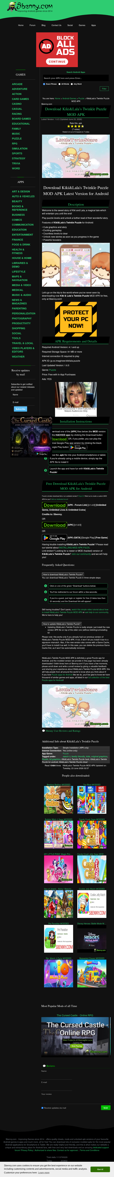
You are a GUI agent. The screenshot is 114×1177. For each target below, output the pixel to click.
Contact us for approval (67, 1150)
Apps (93, 25)
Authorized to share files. (46, 1150)
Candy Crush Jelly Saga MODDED (91, 854)
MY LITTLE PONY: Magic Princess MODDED (58, 854)
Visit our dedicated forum (59, 499)
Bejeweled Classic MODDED (91, 958)
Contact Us (56, 25)
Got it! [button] (100, 1169)
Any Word (77, 84)
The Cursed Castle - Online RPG (75, 1015)
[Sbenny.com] (29, 6)
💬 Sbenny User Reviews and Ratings (61, 730)
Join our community (81, 554)
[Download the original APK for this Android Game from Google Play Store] (54, 537)
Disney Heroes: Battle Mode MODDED (91, 923)
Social (70, 25)
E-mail (44, 1082)
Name (44, 1071)
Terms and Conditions (89, 1150)
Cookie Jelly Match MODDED (92, 888)
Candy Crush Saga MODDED (92, 819)
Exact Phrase (51, 84)
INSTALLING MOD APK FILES (74, 547)
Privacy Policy (27, 1150)
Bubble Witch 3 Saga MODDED (58, 819)
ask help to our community (96, 612)
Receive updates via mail (55, 1107)
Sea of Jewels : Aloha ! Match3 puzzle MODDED (58, 888)
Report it (81, 496)
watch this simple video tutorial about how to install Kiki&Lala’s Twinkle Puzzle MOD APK (75, 611)
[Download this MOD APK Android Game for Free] (54, 504)
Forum (32, 25)
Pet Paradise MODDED (58, 923)
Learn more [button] (43, 1172)
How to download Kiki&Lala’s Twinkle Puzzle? (63, 574)
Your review (46, 1094)
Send (106, 1108)
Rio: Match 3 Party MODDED (58, 958)
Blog (43, 25)
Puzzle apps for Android (62, 674)
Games (82, 25)
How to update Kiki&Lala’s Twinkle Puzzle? (61, 624)
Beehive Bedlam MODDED (58, 784)
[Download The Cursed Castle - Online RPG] (75, 1035)
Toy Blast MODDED (91, 784)
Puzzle (52, 369)
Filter (104, 88)
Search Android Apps (76, 72)
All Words (65, 84)
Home (20, 25)
